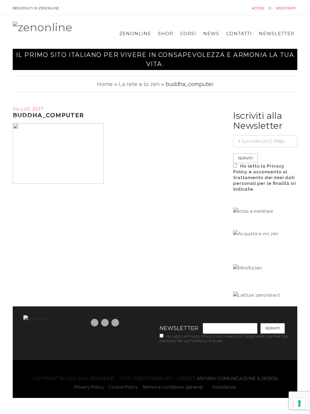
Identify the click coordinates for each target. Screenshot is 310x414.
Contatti (239, 33)
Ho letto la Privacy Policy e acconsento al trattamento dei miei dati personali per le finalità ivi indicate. (264, 177)
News (211, 33)
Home (105, 84)
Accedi (258, 8)
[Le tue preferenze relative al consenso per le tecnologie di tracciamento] (299, 403)
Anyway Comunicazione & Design (237, 378)
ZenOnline (135, 33)
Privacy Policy (89, 387)
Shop (165, 33)
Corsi (188, 33)
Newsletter (276, 33)
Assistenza (223, 387)
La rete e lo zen (139, 84)
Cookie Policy (123, 387)
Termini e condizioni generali (172, 387)
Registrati (286, 8)
